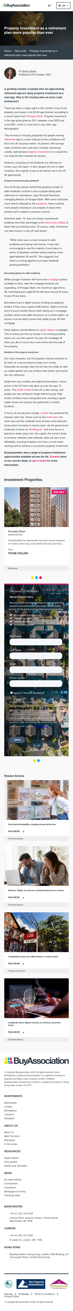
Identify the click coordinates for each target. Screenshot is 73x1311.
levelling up (35, 429)
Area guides (10, 1161)
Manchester (13, 568)
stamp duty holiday (55, 222)
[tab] (32, 577)
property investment (39, 151)
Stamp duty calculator (15, 1165)
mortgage (53, 279)
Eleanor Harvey (29, 71)
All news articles (12, 1179)
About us (9, 1132)
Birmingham (10, 1110)
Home (7, 50)
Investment (10, 1187)
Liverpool (9, 1114)
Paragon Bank (35, 116)
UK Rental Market (15, 838)
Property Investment (16, 970)
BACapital (9, 1140)
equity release (48, 329)
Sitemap (8, 1294)
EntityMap (24, 1294)
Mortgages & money (15, 1191)
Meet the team (12, 1136)
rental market (24, 389)
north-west (52, 417)
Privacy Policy (11, 1296)
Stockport (9, 1118)
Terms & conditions (44, 1294)
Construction (11, 1183)
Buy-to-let (20, 50)
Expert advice (11, 1157)
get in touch (39, 461)
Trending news (12, 1195)
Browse (54, 456)
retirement (9, 139)
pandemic (41, 203)
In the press (10, 1144)
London (44, 413)
